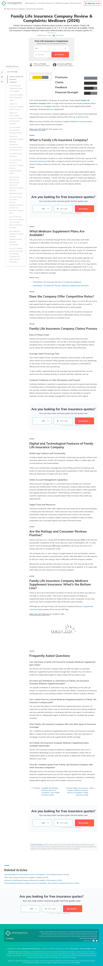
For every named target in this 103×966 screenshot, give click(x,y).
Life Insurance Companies (34, 9)
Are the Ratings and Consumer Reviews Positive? (16, 130)
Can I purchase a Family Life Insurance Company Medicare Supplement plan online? (16, 166)
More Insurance (75, 3)
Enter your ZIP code (37, 129)
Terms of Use (65, 58)
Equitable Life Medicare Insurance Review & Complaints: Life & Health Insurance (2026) (50, 791)
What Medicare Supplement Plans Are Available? (15, 88)
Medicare (49, 109)
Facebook (93, 941)
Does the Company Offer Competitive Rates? (16, 97)
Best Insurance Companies (16, 9)
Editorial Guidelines (37, 845)
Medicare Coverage (62, 3)
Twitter (97, 941)
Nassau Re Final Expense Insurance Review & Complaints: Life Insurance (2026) (33, 880)
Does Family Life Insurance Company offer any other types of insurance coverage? (16, 222)
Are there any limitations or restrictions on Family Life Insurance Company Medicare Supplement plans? (16, 185)
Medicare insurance (79, 121)
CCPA (94, 948)
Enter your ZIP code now (39, 614)
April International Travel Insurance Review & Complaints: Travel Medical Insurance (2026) (36, 874)
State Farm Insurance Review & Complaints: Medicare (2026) (26, 877)
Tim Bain (43, 64)
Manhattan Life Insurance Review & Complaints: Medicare (57, 282)
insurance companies (38, 161)
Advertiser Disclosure (12, 66)
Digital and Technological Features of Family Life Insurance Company (16, 118)
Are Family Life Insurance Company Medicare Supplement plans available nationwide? (16, 238)
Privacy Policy (74, 948)
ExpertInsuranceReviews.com (31, 948)
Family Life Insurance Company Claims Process (16, 106)
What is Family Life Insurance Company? (16, 79)
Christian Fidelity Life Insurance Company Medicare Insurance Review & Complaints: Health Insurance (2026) (77, 791)
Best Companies (30, 3)
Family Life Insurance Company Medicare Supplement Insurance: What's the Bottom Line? (16, 143)
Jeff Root (68, 64)
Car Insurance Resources (45, 3)
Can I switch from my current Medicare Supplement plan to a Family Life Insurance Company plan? (16, 205)
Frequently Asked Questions (15, 155)
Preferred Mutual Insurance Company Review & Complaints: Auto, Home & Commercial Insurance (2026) (41, 883)
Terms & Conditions (85, 948)
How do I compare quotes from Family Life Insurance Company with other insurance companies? (16, 255)
